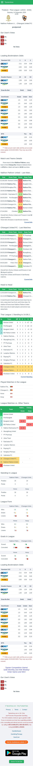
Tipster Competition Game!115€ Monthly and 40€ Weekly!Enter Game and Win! (16, 670)
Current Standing (26, 377)
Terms (16, 709)
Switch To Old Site (16, 761)
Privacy (8, 709)
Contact (24, 709)
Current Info (28, 222)
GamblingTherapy (16, 734)
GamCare (16, 737)
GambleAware (16, 731)
